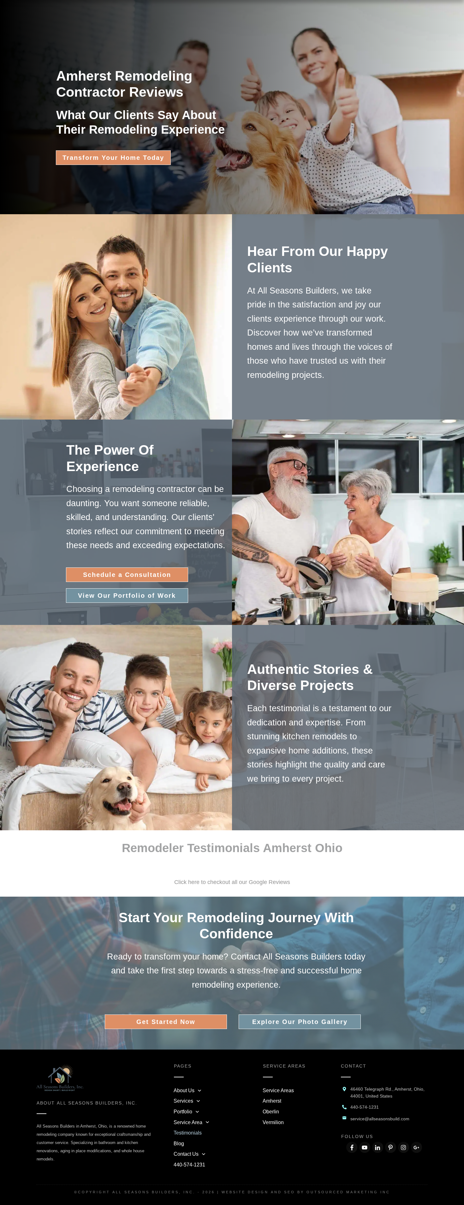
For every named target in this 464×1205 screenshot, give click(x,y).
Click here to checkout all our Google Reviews (232, 882)
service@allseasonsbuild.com (379, 1118)
